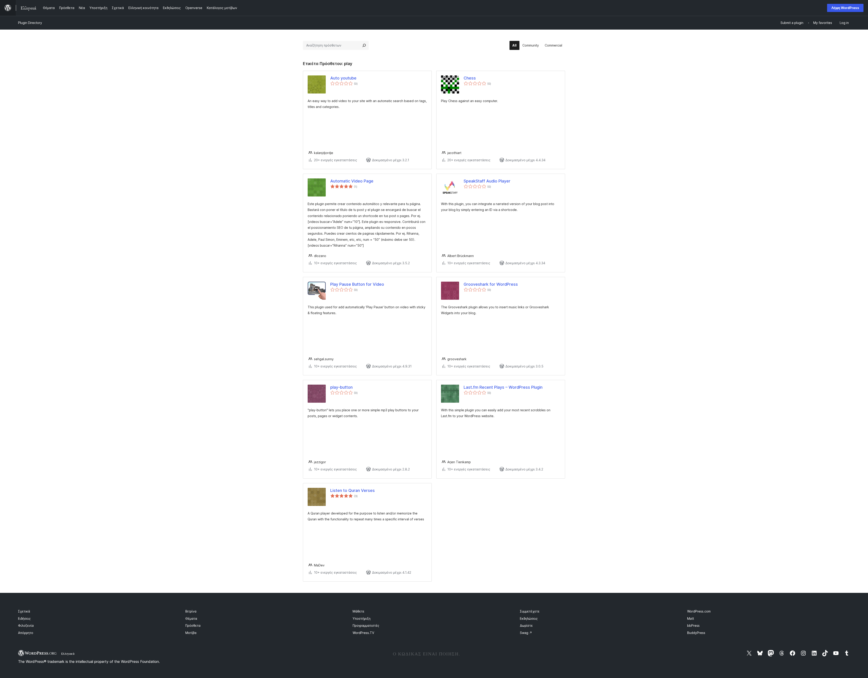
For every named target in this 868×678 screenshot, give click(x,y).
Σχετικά (24, 611)
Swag (526, 633)
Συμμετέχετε (530, 611)
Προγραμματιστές (366, 625)
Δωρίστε (526, 625)
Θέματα (191, 618)
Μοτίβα (190, 633)
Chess (470, 78)
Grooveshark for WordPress (491, 284)
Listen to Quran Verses (352, 490)
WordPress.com (699, 611)
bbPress (693, 625)
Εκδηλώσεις (529, 618)
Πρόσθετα (192, 625)
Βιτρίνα (190, 611)
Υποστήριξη (361, 618)
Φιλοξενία (26, 625)
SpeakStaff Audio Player (487, 181)
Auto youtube (343, 78)
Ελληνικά (68, 653)
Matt (690, 618)
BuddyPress (696, 633)
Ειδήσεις (24, 618)
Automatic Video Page (351, 181)
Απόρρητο (25, 633)
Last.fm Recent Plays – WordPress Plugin (503, 387)
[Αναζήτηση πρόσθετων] (364, 45)
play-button (341, 387)
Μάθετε (358, 611)
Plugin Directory (30, 23)
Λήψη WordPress (845, 8)
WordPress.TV (363, 633)
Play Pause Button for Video (357, 284)
